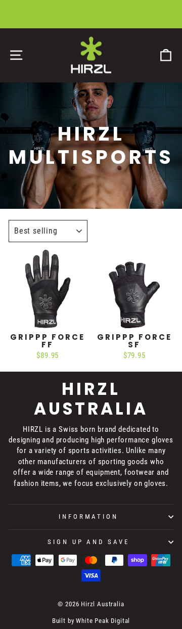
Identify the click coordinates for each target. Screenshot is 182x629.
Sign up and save (89, 542)
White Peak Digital (103, 620)
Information (89, 516)
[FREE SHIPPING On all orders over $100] (91, 14)
